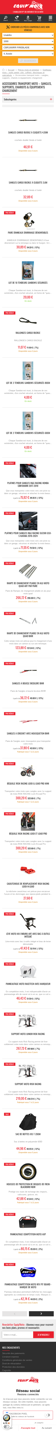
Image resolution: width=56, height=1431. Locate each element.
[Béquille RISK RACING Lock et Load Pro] (28, 821)
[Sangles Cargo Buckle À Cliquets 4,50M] (28, 120)
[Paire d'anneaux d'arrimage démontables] (28, 220)
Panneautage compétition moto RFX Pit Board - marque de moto (28, 1286)
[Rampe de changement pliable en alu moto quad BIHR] (28, 621)
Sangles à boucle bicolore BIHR (28, 683)
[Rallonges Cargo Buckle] (28, 320)
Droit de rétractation (11, 1363)
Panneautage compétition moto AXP (28, 1234)
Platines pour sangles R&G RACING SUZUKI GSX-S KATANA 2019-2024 (28, 535)
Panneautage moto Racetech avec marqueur (28, 984)
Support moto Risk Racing (28, 1084)
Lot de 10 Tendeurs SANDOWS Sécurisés (28, 282)
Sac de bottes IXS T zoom (28, 1134)
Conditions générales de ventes (17, 1360)
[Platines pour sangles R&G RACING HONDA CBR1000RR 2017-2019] (28, 471)
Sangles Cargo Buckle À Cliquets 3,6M (28, 182)
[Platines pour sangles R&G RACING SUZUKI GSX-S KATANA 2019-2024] (28, 521)
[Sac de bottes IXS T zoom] (28, 1122)
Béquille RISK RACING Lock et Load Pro (28, 833)
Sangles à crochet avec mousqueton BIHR (28, 733)
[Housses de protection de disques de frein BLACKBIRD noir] (28, 1172)
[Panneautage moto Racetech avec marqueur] (28, 972)
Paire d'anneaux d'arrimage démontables (28, 232)
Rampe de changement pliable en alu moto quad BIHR (28, 635)
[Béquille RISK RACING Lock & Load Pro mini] (28, 771)
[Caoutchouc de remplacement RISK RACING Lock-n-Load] (28, 871)
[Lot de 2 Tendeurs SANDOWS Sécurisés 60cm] (28, 421)
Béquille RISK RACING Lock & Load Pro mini (28, 783)
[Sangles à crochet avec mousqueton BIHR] (28, 721)
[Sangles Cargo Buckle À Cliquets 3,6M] (28, 170)
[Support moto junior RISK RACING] (28, 1022)
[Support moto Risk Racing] (28, 1072)
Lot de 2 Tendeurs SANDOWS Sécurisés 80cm (28, 383)
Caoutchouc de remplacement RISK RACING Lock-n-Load (28, 885)
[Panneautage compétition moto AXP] (28, 1222)
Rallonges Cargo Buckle (28, 332)
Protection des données (13, 1367)
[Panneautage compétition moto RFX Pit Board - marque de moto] (28, 1272)
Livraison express (10, 1357)
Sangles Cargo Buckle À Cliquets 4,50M (28, 132)
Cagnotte (6, 1370)
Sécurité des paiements (13, 1353)
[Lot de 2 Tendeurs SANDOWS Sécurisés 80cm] (28, 371)
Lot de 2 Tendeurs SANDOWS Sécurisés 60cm (28, 433)
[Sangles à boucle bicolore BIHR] (28, 671)
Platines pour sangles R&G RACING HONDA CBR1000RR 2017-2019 (28, 485)
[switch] (6, 1426)
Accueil (3, 70)
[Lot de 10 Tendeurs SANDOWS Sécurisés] (28, 270)
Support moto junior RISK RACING (28, 1034)
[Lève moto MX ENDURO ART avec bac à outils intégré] (28, 921)
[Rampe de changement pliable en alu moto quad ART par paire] (28, 571)
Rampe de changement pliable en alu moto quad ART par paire (28, 585)
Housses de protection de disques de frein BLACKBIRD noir (28, 1186)
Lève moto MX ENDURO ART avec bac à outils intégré (28, 935)
